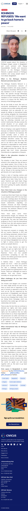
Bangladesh (14, 378)
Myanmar (22, 378)
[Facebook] (18, 31)
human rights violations (15, 382)
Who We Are (4, 448)
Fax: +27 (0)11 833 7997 (6, 473)
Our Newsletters (14, 424)
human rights (5, 378)
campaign (23, 385)
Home (2, 446)
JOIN (14, 4)
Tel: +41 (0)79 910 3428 (6, 499)
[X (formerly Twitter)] (22, 31)
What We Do (4, 451)
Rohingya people (14, 388)
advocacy (4, 385)
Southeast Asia (13, 385)
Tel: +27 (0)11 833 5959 (6, 471)
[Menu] (27, 3)
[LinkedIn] (25, 31)
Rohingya (4, 388)
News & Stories (4, 457)
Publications (4, 455)
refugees (4, 382)
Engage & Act (4, 453)
